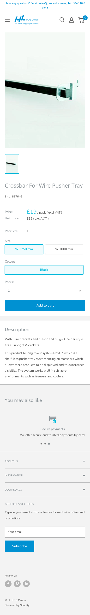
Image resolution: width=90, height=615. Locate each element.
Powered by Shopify (17, 605)
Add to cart (45, 305)
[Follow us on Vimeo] (17, 583)
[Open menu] (7, 20)
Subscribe (19, 546)
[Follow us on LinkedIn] (26, 583)
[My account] (71, 20)
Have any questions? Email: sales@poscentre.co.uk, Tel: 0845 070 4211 (45, 5)
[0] (81, 20)
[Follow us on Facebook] (8, 583)
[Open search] (62, 20)
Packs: (9, 282)
